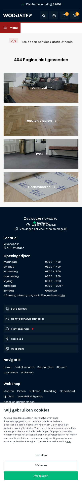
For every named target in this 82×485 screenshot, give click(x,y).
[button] (10, 28)
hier (63, 295)
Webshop (12, 384)
